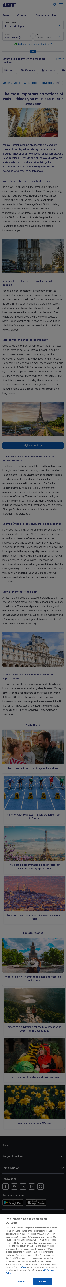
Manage (21, 1281)
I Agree (43, 1281)
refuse (23, 1267)
